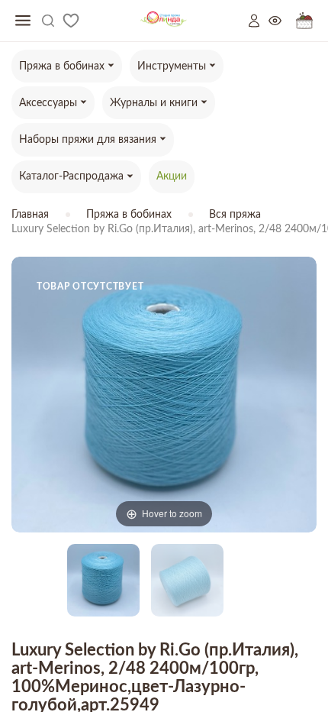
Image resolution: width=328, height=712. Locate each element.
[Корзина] (304, 21)
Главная (30, 214)
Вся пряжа (235, 214)
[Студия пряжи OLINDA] (163, 21)
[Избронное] (71, 20)
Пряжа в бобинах (129, 214)
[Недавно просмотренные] (282, 21)
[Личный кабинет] (259, 21)
